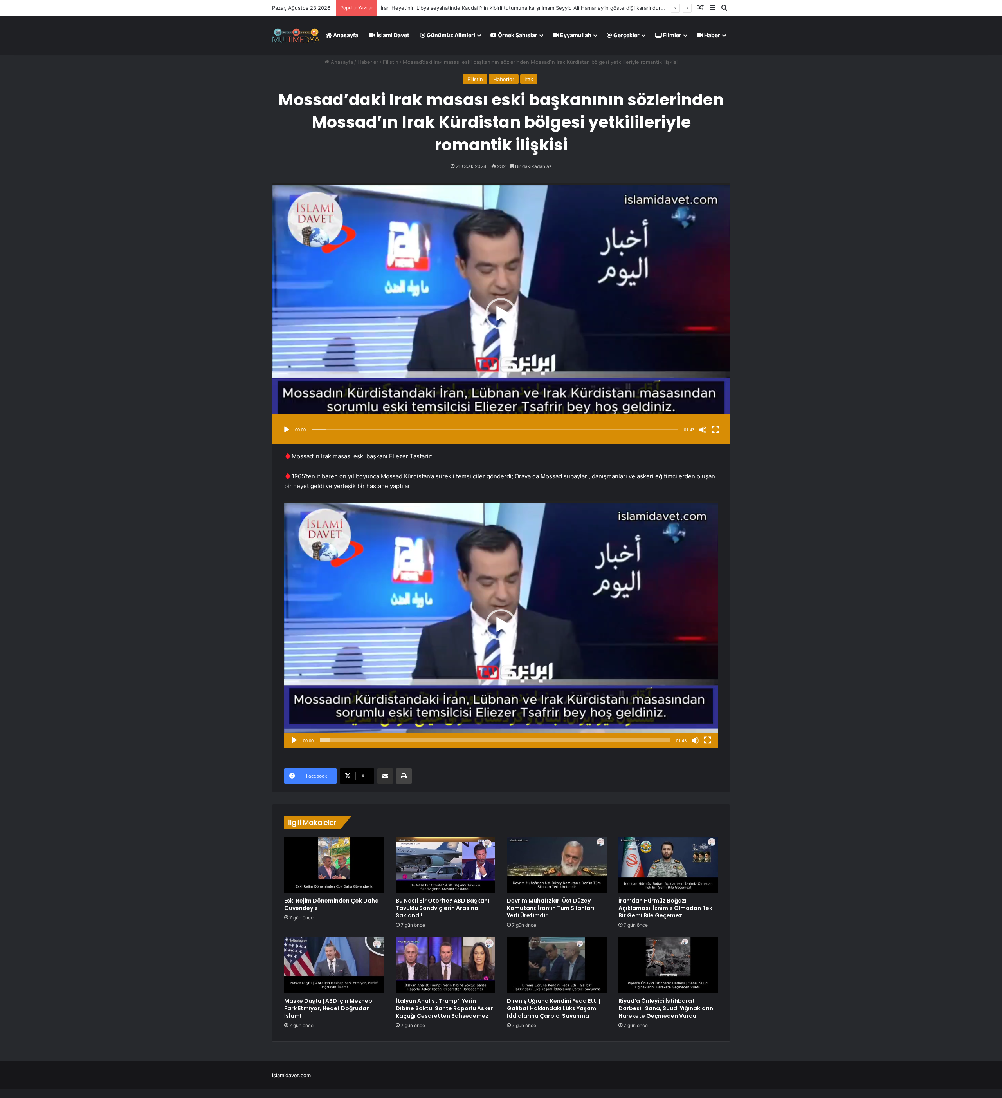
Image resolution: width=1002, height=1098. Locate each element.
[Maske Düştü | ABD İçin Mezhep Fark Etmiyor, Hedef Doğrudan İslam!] (334, 965)
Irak (528, 79)
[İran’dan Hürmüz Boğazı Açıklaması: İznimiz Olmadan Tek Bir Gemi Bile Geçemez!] (668, 865)
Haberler (367, 62)
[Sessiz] (703, 430)
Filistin (390, 62)
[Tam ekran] (715, 430)
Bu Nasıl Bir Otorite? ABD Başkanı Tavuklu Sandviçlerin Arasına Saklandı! (442, 908)
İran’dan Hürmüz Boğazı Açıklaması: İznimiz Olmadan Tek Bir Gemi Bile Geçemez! (665, 908)
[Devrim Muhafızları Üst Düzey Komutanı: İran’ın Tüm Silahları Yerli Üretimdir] (557, 865)
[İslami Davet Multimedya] (296, 35)
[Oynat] (286, 430)
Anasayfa (345, 35)
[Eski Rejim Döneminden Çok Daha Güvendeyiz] (334, 865)
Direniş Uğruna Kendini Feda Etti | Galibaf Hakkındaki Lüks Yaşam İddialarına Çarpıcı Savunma (553, 1008)
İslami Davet (392, 35)
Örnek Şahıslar (517, 35)
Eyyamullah (575, 35)
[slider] (495, 429)
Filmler (671, 35)
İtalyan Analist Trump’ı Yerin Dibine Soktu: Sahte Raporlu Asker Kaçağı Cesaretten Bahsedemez (444, 1008)
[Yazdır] (404, 776)
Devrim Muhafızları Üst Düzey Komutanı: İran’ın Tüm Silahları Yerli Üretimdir (550, 908)
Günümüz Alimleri (450, 35)
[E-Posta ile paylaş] (385, 776)
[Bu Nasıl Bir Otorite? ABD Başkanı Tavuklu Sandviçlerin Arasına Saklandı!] (446, 865)
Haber (711, 35)
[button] (501, 313)
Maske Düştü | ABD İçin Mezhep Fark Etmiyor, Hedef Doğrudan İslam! (328, 1008)
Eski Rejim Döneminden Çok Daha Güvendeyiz (437, 8)
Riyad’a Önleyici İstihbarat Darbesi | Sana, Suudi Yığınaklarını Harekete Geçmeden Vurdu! (666, 1008)
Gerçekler (626, 35)
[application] (501, 313)
